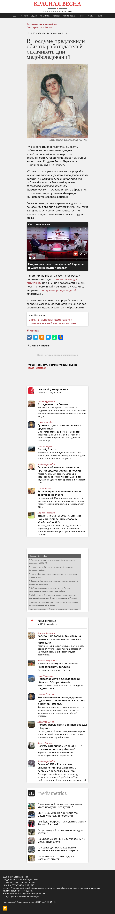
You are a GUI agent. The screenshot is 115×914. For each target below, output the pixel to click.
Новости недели (46, 422)
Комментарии (69, 15)
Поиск (99, 15)
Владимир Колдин (47, 464)
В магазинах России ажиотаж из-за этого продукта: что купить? (60, 805)
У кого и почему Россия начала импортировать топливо (58, 665)
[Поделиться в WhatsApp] (54, 337)
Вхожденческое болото (53, 404)
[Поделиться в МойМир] (60, 337)
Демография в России (40, 27)
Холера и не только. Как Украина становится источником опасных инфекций (59, 639)
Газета (81, 15)
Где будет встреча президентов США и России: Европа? (62, 823)
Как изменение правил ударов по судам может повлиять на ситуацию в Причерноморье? (61, 700)
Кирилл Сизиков (46, 694)
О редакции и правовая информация (21, 896)
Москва (34, 331)
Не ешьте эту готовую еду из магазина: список (56, 857)
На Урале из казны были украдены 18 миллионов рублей (61, 840)
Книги (90, 15)
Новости (24, 15)
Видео (34, 15)
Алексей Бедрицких (47, 660)
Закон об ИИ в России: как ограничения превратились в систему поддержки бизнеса (57, 768)
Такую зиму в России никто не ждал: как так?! (60, 831)
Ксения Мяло (44, 488)
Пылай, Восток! (48, 449)
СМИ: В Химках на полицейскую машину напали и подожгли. (58, 814)
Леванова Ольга (46, 721)
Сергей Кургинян (46, 401)
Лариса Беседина (46, 512)
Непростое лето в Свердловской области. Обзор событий (59, 680)
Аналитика (45, 15)
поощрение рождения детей (58, 290)
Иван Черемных (45, 675)
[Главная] (57, 6)
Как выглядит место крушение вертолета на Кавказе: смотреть (58, 849)
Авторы (56, 15)
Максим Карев (45, 446)
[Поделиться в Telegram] (35, 337)
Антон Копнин (45, 743)
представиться (37, 367)
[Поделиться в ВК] (29, 337)
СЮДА (38, 902)
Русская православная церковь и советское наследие (59, 493)
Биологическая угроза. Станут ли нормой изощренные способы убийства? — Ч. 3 (59, 519)
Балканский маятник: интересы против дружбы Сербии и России (59, 469)
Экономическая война (42, 24)
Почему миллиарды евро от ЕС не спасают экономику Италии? (60, 747)
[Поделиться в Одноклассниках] (41, 337)
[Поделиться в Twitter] (48, 337)
